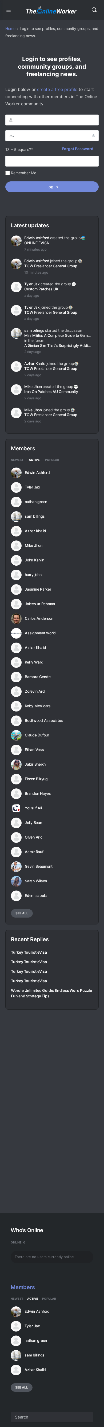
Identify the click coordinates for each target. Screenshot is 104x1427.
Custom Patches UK (41, 289)
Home (10, 28)
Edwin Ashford (36, 237)
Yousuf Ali (33, 808)
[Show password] (94, 135)
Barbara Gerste (38, 677)
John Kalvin (34, 560)
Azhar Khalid (35, 363)
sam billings (34, 330)
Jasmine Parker (38, 589)
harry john (33, 575)
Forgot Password (77, 148)
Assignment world (40, 633)
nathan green (36, 502)
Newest (17, 460)
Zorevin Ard (35, 691)
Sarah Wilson (36, 881)
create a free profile (57, 89)
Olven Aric (33, 837)
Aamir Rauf (34, 852)
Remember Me (23, 173)
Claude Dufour (37, 735)
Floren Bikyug (36, 779)
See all (21, 913)
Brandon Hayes (38, 793)
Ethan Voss (34, 750)
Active (34, 460)
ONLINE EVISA (36, 243)
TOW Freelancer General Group (50, 266)
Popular (52, 460)
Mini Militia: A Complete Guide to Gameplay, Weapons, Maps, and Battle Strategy (58, 335)
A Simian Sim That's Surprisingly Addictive (58, 345)
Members (23, 1287)
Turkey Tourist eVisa (29, 952)
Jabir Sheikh (35, 764)
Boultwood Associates (44, 720)
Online (18, 1242)
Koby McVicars (38, 706)
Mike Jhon (33, 386)
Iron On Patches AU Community (51, 391)
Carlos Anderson (39, 618)
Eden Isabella (36, 895)
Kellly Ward (34, 662)
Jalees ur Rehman (40, 604)
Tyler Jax (32, 284)
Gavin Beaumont (39, 866)
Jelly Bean (33, 823)
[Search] (94, 10)
